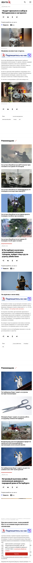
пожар (15, 119)
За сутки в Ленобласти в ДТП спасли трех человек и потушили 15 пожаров (16, 165)
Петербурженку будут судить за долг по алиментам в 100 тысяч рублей (15, 468)
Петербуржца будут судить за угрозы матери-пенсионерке (14, 393)
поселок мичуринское (18, 116)
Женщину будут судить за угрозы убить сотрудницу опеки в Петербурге (15, 417)
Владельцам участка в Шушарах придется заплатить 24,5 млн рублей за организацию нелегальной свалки (16, 443)
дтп (20, 119)
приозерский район (6, 119)
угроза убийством (17, 343)
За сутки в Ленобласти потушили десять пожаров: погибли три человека (15, 215)
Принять (16, 554)
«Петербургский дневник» (16, 309)
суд (3, 346)
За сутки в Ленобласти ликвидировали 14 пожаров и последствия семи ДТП (16, 190)
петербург (26, 343)
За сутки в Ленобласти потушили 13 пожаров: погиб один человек (13, 240)
